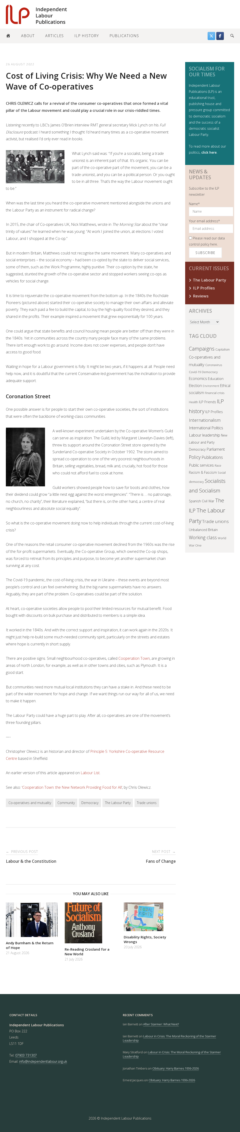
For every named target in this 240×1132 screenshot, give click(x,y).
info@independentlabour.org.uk (43, 1061)
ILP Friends (207, 401)
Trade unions (147, 802)
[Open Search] (232, 36)
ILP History (86, 35)
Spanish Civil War (201, 501)
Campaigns (201, 348)
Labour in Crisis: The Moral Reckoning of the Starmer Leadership (169, 1038)
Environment (211, 386)
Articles (54, 35)
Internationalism (205, 420)
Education (216, 378)
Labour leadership (204, 435)
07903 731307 (26, 1055)
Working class (203, 537)
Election (195, 385)
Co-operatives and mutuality (29, 802)
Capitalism (222, 349)
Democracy (89, 802)
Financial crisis (214, 393)
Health (193, 402)
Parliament (215, 449)
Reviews (201, 296)
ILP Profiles (204, 288)
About (28, 35)
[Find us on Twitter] (211, 36)
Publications (124, 35)
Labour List (90, 772)
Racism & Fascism (203, 472)
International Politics (206, 427)
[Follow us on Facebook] (220, 36)
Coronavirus (213, 365)
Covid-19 (195, 372)
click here (209, 152)
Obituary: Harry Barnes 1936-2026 (175, 1068)
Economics (198, 378)
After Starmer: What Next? (161, 1024)
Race (218, 466)
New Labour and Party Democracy (208, 442)
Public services (201, 465)
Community (66, 802)
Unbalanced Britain (203, 529)
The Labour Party (118, 802)
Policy (195, 457)
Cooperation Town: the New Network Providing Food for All (72, 787)
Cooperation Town (134, 658)
